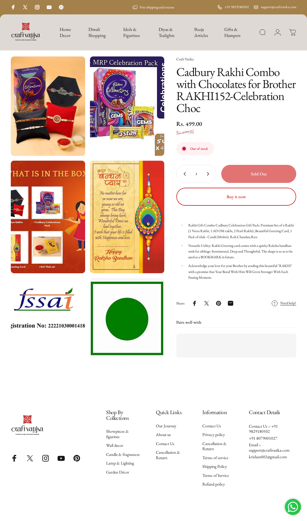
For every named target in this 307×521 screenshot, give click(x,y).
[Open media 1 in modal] (48, 106)
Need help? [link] (288, 303)
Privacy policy (213, 434)
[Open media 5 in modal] (48, 317)
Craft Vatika (185, 59)
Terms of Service (215, 475)
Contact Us (165, 443)
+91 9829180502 (237, 7)
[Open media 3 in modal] (48, 217)
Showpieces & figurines (117, 434)
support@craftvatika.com (278, 7)
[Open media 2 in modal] (127, 106)
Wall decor (114, 445)
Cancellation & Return (168, 455)
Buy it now (236, 196)
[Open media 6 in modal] (127, 317)
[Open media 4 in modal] (127, 217)
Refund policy (213, 484)
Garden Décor (117, 472)
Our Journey (166, 426)
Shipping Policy (214, 466)
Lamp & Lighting (120, 463)
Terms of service (215, 457)
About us (163, 434)
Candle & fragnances (123, 454)
